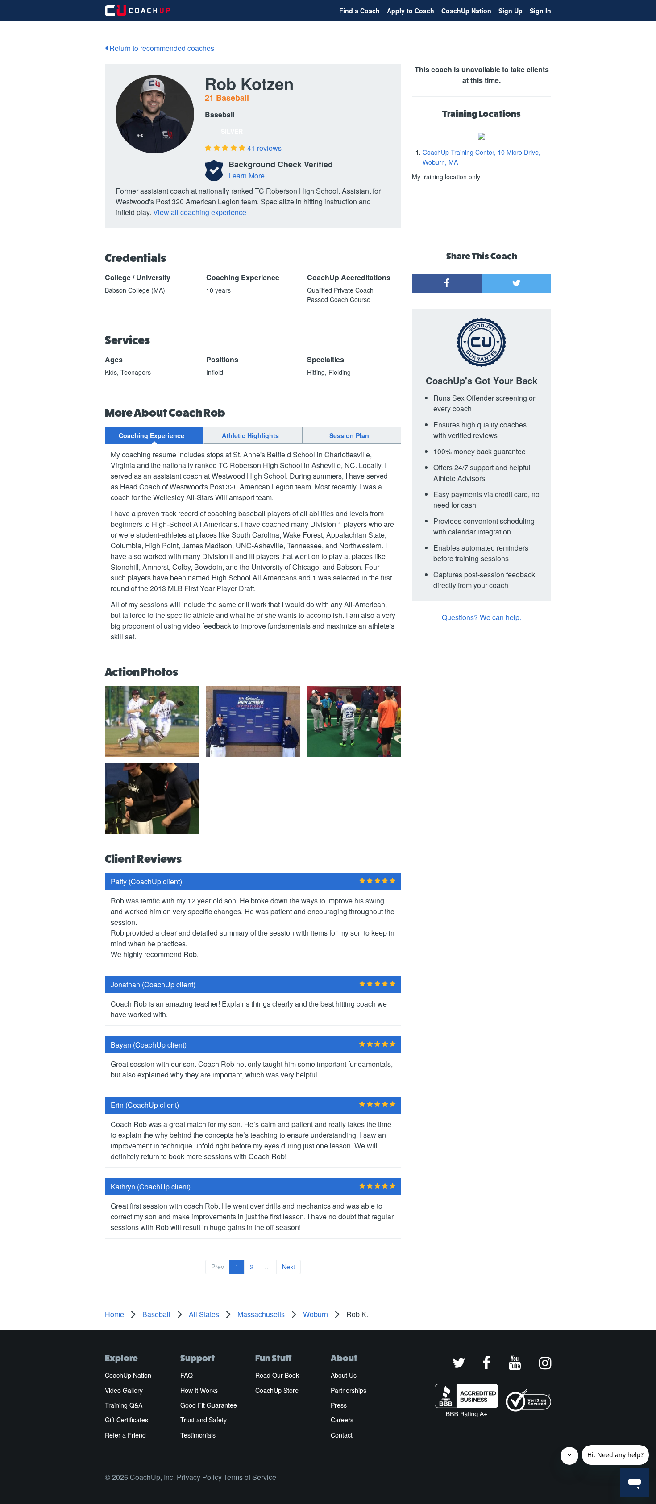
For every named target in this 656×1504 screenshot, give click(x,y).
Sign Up (510, 10)
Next (288, 1266)
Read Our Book (277, 1375)
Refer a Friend (125, 1434)
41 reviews (264, 148)
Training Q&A (123, 1404)
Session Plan (349, 435)
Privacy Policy (199, 1477)
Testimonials (198, 1434)
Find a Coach (359, 10)
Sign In (540, 10)
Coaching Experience (151, 435)
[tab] (154, 435)
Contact (342, 1434)
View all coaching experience (199, 212)
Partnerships (348, 1390)
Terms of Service (250, 1477)
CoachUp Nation (466, 10)
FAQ (186, 1375)
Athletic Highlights (250, 435)
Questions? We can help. (481, 617)
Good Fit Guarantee (208, 1404)
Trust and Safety (203, 1419)
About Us (344, 1375)
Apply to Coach (410, 10)
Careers (342, 1419)
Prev (217, 1266)
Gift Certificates (126, 1419)
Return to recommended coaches (161, 48)
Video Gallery (124, 1390)
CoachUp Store (277, 1390)
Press (339, 1404)
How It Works (199, 1390)
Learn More (246, 175)
